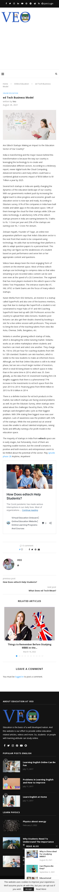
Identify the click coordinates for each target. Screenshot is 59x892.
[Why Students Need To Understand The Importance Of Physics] (11, 843)
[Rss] (39, 3)
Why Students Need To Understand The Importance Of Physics (38, 841)
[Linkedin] (18, 3)
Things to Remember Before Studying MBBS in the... (29, 646)
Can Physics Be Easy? (46, 867)
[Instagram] (14, 3)
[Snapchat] (26, 3)
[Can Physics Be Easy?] (32, 868)
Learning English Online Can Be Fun (39, 764)
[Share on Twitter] (32, 549)
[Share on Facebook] (29, 549)
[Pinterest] (17, 745)
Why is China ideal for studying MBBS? (48, 854)
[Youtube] (22, 3)
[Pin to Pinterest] (35, 549)
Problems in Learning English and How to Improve (38, 781)
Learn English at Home (35, 796)
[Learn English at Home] (11, 801)
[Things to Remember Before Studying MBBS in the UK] (29, 624)
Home (5, 83)
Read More (41, 889)
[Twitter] (10, 3)
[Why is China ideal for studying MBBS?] (32, 854)
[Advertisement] (29, 44)
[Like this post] (24, 549)
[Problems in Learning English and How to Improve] (11, 784)
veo (14, 101)
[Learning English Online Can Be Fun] (11, 766)
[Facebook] (6, 3)
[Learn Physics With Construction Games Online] (11, 861)
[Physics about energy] (11, 825)
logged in (19, 676)
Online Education (21, 83)
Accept (28, 889)
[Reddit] (35, 3)
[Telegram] (31, 3)
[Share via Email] (39, 549)
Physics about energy (34, 821)
